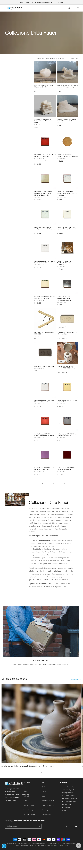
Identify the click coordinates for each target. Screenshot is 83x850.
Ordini (25, 801)
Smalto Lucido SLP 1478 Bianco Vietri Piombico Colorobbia (44, 262)
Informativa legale (64, 845)
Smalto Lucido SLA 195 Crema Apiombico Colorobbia (44, 297)
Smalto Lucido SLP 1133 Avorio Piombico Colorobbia (67, 401)
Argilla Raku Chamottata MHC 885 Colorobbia (67, 333)
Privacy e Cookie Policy (49, 801)
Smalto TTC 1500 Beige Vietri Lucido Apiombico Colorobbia (67, 228)
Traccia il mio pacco (29, 810)
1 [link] (42, 483)
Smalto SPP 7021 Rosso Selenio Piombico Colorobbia (45, 155)
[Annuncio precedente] (4, 2)
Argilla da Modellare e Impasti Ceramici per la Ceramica (27, 766)
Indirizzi (26, 796)
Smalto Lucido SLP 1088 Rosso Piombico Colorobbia (67, 468)
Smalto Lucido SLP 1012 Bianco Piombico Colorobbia (44, 401)
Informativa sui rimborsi (54, 843)
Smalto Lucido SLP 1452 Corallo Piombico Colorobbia (44, 434)
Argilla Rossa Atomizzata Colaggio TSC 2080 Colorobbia (67, 367)
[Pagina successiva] (70, 483)
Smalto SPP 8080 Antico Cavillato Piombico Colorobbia (44, 228)
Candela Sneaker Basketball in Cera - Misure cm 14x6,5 (67, 120)
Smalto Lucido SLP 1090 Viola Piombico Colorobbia (44, 468)
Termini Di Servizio (48, 805)
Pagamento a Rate (29, 805)
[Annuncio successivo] (79, 2)
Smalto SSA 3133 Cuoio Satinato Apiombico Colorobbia (67, 155)
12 (64, 483)
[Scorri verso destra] (46, 669)
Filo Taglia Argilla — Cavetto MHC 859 (44, 333)
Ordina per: (40, 59)
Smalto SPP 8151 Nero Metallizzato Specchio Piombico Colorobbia (64, 298)
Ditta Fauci (14, 843)
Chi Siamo (45, 787)
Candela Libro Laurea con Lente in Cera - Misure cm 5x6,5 (43, 120)
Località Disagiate (29, 814)
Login (25, 787)
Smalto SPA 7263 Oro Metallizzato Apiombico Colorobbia (64, 262)
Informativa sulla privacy (69, 843)
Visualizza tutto (76, 679)
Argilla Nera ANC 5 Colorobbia (44, 366)
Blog (43, 796)
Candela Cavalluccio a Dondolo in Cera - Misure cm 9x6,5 (67, 86)
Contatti (44, 791)
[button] (4, 8)
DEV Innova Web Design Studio (37, 843)
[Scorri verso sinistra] (37, 669)
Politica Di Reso (47, 814)
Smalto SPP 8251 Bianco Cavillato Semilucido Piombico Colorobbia (67, 193)
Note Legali (45, 810)
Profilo (25, 791)
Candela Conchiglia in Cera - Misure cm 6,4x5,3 (44, 86)
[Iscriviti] (39, 826)
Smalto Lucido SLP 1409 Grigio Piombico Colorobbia (67, 434)
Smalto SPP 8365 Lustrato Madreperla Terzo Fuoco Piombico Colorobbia (43, 193)
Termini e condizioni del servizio (24, 845)
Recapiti (54, 845)
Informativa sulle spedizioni (43, 845)
